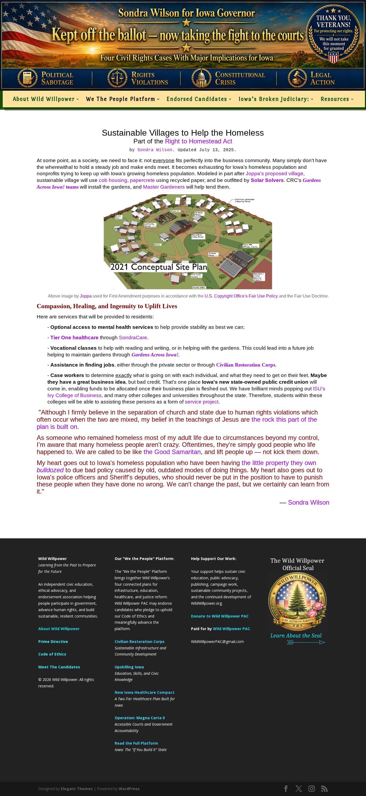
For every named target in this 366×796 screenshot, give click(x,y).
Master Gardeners (164, 187)
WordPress (129, 788)
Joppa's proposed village (274, 173)
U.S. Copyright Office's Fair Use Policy (241, 296)
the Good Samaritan (172, 451)
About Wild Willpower (44, 99)
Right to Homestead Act (197, 141)
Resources (334, 99)
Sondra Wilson (154, 150)
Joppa (86, 296)
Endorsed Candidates (197, 99)
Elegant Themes (77, 788)
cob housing (113, 180)
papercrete (142, 180)
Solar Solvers (267, 180)
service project (201, 402)
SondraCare (133, 337)
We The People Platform (120, 99)
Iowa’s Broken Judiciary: (273, 99)
